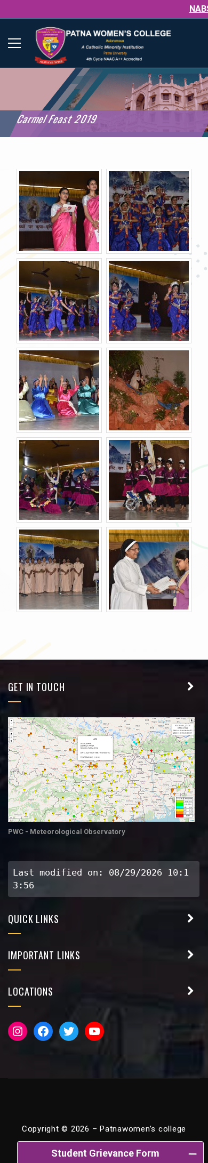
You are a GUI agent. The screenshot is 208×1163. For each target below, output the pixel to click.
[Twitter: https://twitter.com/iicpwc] (68, 1031)
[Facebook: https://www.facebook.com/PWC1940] (43, 1031)
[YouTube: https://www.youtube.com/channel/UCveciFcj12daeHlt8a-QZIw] (94, 1031)
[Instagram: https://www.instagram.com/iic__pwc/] (17, 1031)
